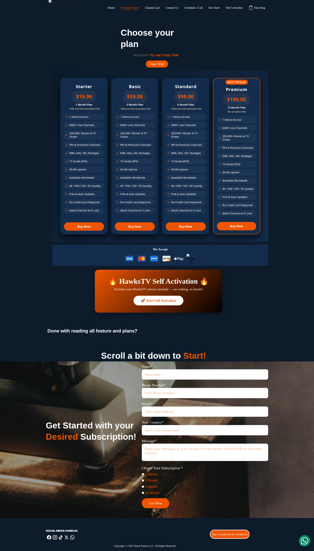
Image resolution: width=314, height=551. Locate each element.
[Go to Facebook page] (49, 537)
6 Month (151, 487)
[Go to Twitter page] (66, 537)
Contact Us (172, 7)
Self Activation (234, 7)
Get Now (155, 503)
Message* (149, 441)
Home (111, 7)
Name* (147, 367)
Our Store (214, 7)
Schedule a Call (193, 7)
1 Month (151, 474)
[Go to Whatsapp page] (72, 537)
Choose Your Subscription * (162, 468)
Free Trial (157, 64)
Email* (147, 404)
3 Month (151, 480)
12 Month (151, 493)
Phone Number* (154, 385)
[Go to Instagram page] (55, 537)
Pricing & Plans (130, 7)
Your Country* (153, 422)
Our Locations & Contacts (229, 534)
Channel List (152, 7)
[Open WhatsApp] (304, 541)
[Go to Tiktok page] (61, 537)
